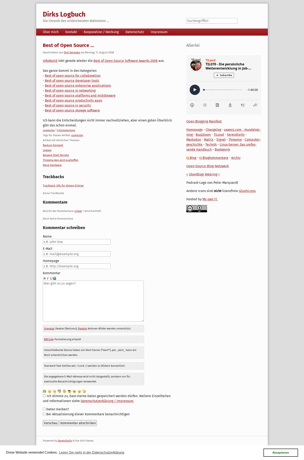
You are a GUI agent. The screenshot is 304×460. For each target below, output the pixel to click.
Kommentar (51, 273)
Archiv (236, 158)
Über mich (51, 32)
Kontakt (71, 32)
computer (49, 130)
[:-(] (64, 391)
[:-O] (59, 391)
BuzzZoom (203, 135)
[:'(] (44, 391)
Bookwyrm (222, 149)
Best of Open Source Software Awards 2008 (125, 61)
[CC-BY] (196, 208)
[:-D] (74, 391)
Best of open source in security (68, 105)
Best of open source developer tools (72, 81)
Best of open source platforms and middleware (80, 95)
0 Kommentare (66, 130)
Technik (211, 145)
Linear (78, 211)
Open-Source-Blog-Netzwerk (207, 166)
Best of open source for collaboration (73, 76)
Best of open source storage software (72, 110)
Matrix (208, 140)
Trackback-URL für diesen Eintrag (63, 185)
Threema (235, 140)
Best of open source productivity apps (73, 100)
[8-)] (69, 391)
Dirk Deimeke (72, 52)
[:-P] (79, 391)
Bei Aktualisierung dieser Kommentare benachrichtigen (88, 414)
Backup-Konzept (53, 145)
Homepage (51, 261)
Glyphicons (247, 191)
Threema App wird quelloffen (60, 160)
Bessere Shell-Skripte (56, 155)
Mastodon (193, 140)
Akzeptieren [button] (280, 452)
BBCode (49, 339)
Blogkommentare (215, 158)
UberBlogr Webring (203, 174)
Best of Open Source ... (68, 45)
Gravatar (49, 328)
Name (47, 236)
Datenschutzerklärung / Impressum (107, 401)
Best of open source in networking (70, 90)
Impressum (159, 32)
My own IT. (210, 199)
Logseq (47, 150)
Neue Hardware (52, 165)
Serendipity (236, 135)
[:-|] (54, 391)
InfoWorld (50, 61)
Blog (192, 158)
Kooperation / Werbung (101, 32)
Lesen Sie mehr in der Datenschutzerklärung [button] (91, 452)
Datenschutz (135, 32)
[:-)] (49, 391)
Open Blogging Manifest (204, 121)
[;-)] (84, 391)
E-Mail (47, 249)
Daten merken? (57, 409)
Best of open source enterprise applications (78, 86)
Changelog (213, 130)
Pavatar (82, 328)
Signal (221, 140)
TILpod (219, 135)
